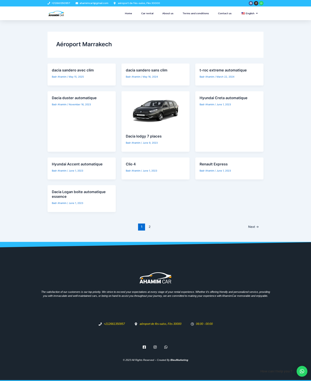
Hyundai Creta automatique (223, 98)
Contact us (225, 13)
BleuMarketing (179, 360)
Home (128, 13)
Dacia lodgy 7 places (144, 136)
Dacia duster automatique (74, 98)
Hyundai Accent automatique (77, 164)
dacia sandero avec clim (73, 70)
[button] (302, 371)
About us (167, 13)
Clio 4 (131, 164)
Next (253, 227)
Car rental (147, 13)
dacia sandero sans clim (146, 70)
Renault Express (214, 164)
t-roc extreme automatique (223, 70)
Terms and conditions (195, 13)
